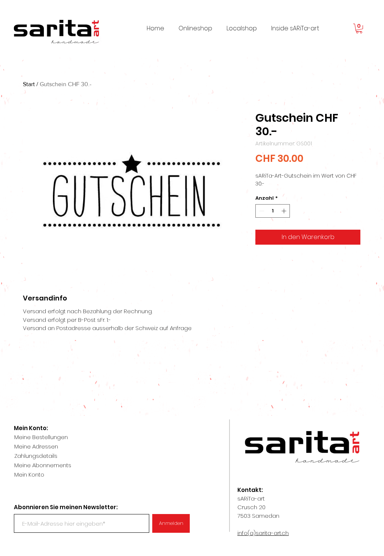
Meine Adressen (36, 446)
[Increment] (284, 211)
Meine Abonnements (42, 465)
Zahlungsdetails (35, 456)
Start (29, 84)
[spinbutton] (273, 211)
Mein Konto (29, 474)
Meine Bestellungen (41, 437)
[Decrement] (261, 211)
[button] (359, 28)
